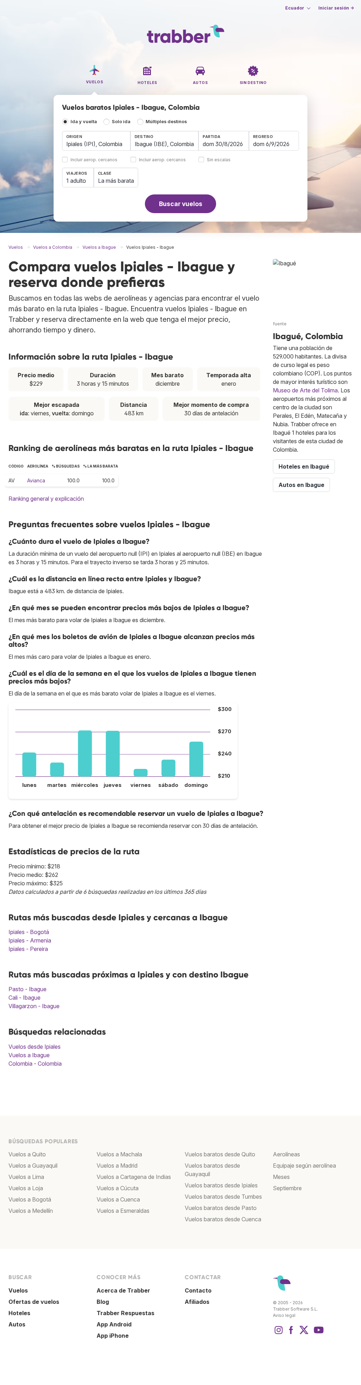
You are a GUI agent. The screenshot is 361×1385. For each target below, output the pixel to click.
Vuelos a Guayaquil (32, 1165)
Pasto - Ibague (27, 989)
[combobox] (96, 141)
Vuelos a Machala (119, 1154)
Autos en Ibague (301, 484)
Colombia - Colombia (35, 1063)
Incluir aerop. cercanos (94, 160)
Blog (103, 1301)
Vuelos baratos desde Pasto (221, 1207)
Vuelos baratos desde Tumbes (223, 1196)
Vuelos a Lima (26, 1176)
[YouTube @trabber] (317, 1333)
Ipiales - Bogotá (28, 931)
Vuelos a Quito (27, 1154)
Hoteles (19, 1313)
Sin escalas (219, 160)
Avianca (36, 480)
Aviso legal (284, 1315)
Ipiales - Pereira (28, 948)
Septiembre (287, 1188)
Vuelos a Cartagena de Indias (134, 1176)
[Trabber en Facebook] (291, 1333)
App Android (114, 1324)
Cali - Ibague (24, 997)
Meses (281, 1176)
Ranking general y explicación (46, 498)
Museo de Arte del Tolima (305, 390)
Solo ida (121, 121)
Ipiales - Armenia (29, 940)
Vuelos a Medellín (30, 1210)
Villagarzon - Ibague (34, 1006)
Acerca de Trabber (123, 1290)
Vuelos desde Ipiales (34, 1046)
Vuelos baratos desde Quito (220, 1154)
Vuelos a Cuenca (118, 1199)
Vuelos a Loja (25, 1188)
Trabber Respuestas (125, 1313)
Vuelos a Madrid (117, 1165)
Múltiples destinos (166, 121)
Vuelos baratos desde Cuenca (223, 1219)
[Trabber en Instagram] (278, 1333)
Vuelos (18, 1290)
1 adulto (76, 180)
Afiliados (197, 1301)
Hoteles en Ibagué (304, 466)
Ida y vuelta (84, 121)
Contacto (198, 1290)
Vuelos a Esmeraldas (123, 1210)
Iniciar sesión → (336, 8)
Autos (16, 1324)
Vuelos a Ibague (29, 1055)
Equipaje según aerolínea (304, 1165)
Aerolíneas (286, 1154)
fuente (280, 323)
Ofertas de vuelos (33, 1301)
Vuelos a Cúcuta (118, 1188)
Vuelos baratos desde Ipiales (221, 1185)
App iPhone (113, 1335)
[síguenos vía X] (304, 1333)
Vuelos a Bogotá (29, 1199)
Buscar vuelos (180, 203)
